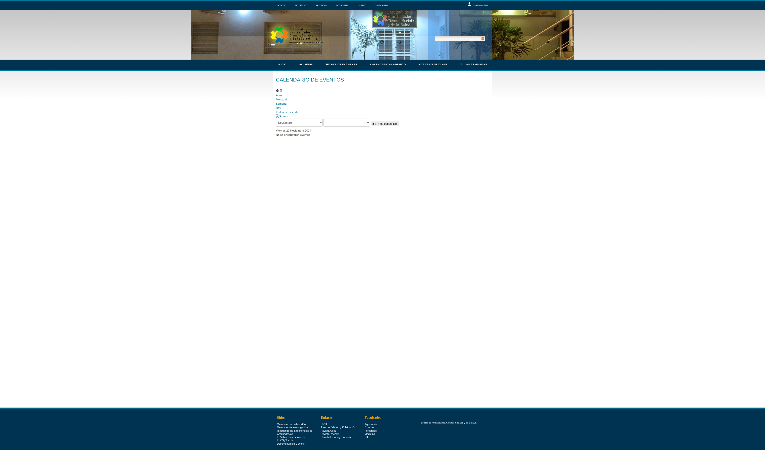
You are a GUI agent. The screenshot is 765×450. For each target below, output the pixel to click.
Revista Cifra (328, 430)
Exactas (369, 427)
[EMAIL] (281, 90)
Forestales (371, 430)
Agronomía (371, 424)
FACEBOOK (321, 5)
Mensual (281, 99)
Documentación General (291, 443)
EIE (367, 437)
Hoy (278, 107)
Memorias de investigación (292, 427)
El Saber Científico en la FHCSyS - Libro (291, 439)
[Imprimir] (278, 90)
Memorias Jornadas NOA (291, 424)
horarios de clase (433, 64)
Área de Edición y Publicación (338, 427)
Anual (279, 95)
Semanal (281, 103)
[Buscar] (282, 116)
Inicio (282, 64)
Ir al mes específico (288, 112)
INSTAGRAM (342, 5)
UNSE (324, 424)
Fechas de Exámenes (341, 64)
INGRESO (281, 5)
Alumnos (306, 64)
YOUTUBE (361, 5)
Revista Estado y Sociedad (336, 437)
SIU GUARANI (381, 5)
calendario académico (388, 64)
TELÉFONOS (301, 5)
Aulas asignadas (474, 64)
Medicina (370, 433)
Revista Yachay (330, 433)
